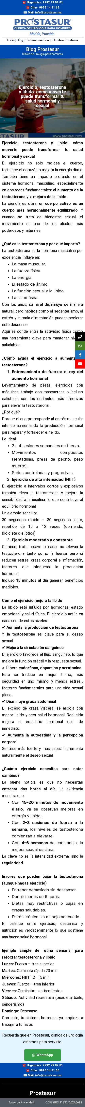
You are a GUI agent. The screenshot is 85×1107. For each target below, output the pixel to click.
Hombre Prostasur (65, 40)
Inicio (11, 40)
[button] (42, 1055)
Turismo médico (37, 40)
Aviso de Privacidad (21, 1102)
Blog (20, 40)
